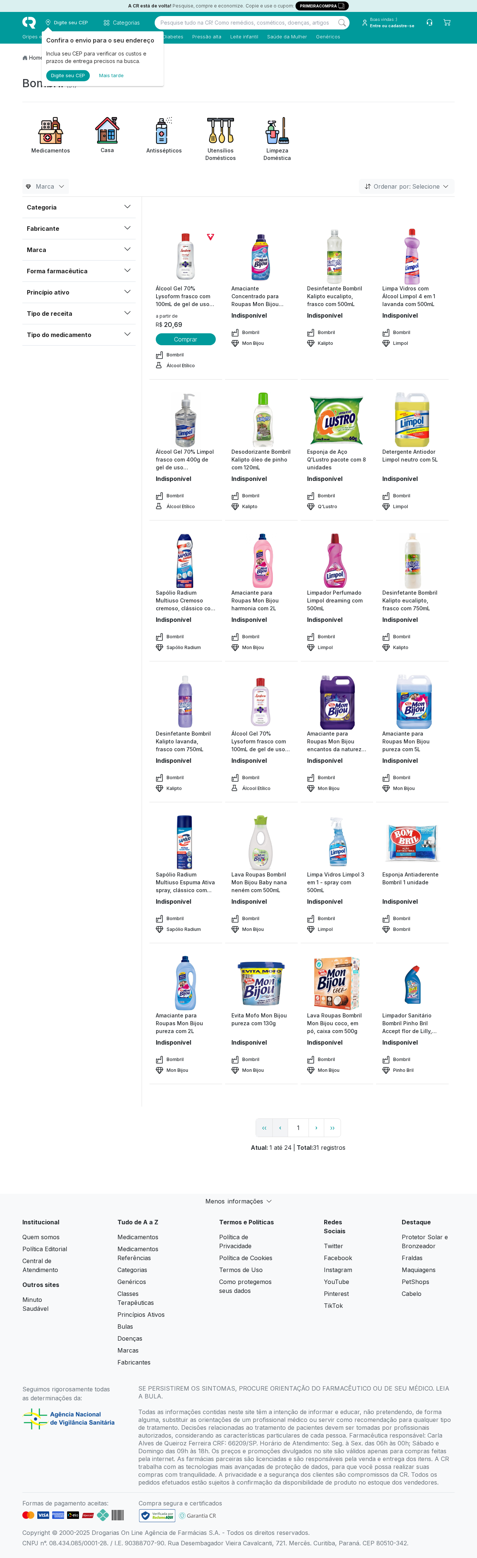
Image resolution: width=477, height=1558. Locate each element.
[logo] (29, 22)
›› (332, 1127)
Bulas (125, 1326)
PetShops (415, 1281)
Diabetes (173, 37)
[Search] (342, 22)
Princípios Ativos (141, 1314)
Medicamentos (137, 1237)
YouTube (336, 1281)
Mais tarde (111, 75)
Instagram (338, 1270)
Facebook (338, 1258)
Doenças (129, 1338)
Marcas (128, 1350)
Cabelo (411, 1293)
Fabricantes (134, 1362)
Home (36, 57)
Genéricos (328, 37)
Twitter (333, 1246)
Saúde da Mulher (287, 37)
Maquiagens (419, 1270)
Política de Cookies (245, 1258)
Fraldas (412, 1258)
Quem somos (41, 1237)
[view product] (186, 256)
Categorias (132, 1270)
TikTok (333, 1305)
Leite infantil (244, 37)
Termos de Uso (241, 1270)
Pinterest (336, 1293)
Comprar (185, 339)
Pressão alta (206, 37)
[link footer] (157, 1515)
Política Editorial (44, 1249)
